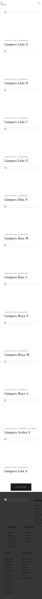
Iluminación (10, 40)
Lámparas (23, 40)
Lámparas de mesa (27, 428)
